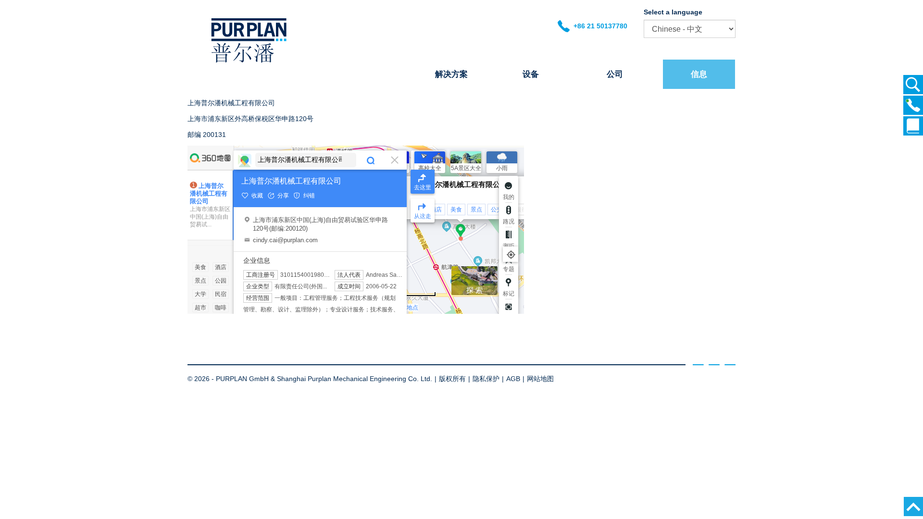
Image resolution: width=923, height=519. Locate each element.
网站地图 (540, 379)
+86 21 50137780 (598, 26)
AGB (513, 379)
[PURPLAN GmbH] (248, 62)
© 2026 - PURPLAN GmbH (228, 379)
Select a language (673, 12)
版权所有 (452, 379)
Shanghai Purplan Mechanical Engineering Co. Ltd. (354, 379)
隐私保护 (486, 379)
